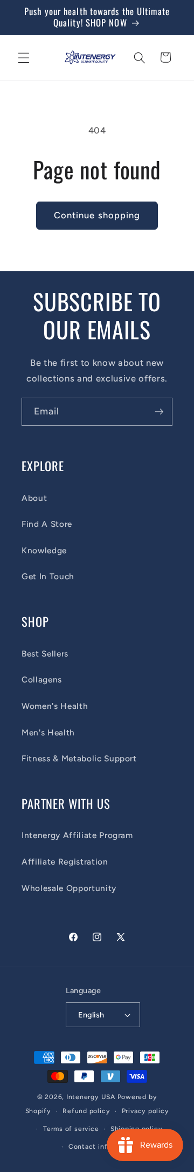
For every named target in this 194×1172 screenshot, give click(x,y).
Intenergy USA (90, 1097)
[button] (24, 57)
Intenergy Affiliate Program (77, 835)
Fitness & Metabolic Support (79, 758)
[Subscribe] (159, 412)
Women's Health (55, 706)
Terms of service (71, 1129)
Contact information (102, 1146)
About (34, 498)
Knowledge (44, 550)
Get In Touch (48, 576)
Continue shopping (97, 215)
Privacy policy (145, 1111)
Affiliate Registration (65, 861)
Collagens (42, 679)
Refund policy (86, 1111)
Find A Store (47, 524)
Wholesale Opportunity (69, 888)
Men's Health (48, 732)
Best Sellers (45, 653)
